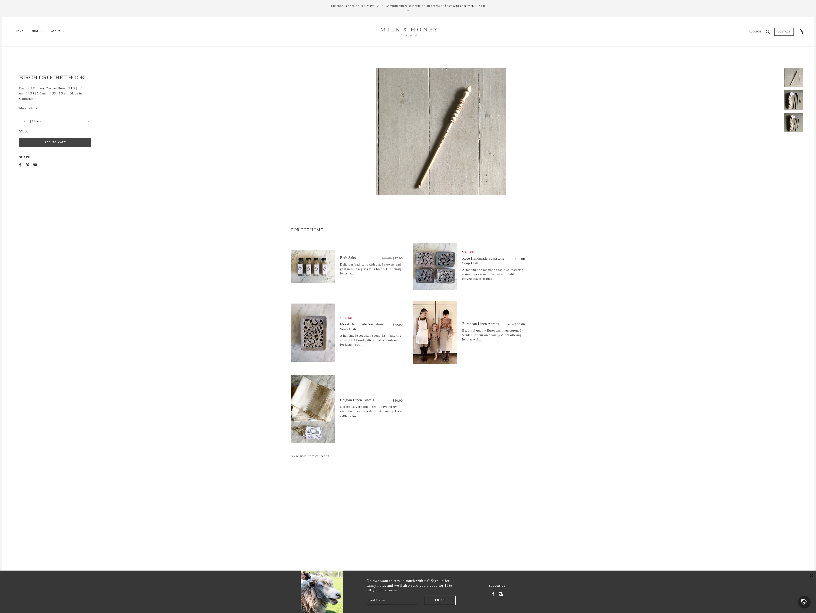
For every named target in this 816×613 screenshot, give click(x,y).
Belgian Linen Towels (357, 400)
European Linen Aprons (480, 324)
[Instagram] (501, 593)
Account (755, 31)
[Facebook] (493, 593)
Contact (784, 31)
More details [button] (28, 108)
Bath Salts (348, 258)
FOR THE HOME (307, 229)
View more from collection (310, 456)
